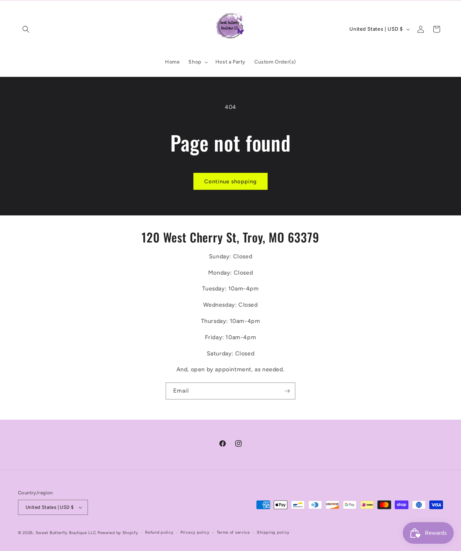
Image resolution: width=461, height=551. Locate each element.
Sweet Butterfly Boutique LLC (66, 532)
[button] (26, 29)
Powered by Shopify (118, 532)
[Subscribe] (287, 390)
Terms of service (233, 532)
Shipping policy (273, 532)
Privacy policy (195, 532)
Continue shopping (230, 181)
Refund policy (159, 532)
